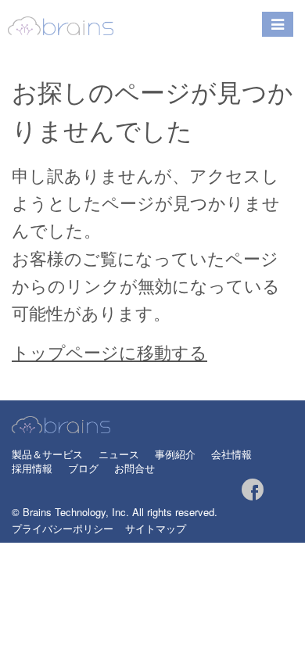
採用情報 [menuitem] (32, 468)
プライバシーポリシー (62, 528)
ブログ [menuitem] (83, 468)
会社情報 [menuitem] (231, 454)
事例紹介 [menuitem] (175, 454)
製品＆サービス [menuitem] (47, 454)
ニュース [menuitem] (119, 454)
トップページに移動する (109, 351)
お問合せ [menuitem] (134, 468)
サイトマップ (155, 528)
